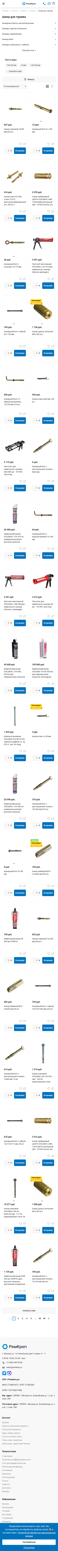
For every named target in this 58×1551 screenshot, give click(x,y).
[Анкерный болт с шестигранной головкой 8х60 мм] (43, 446)
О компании (7, 1518)
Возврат (6, 1491)
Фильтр (31, 79)
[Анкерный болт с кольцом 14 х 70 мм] (15, 243)
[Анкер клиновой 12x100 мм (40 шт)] (43, 918)
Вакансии (6, 1474)
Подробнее (29, 1547)
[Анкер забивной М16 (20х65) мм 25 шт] (15, 985)
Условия (6, 1511)
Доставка (6, 1488)
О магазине (7, 1456)
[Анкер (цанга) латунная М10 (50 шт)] (43, 1188)
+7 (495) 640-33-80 (14, 1362)
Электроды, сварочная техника (16, 1444)
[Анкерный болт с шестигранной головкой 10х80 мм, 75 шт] (15, 1053)
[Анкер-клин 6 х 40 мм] (43, 716)
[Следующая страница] (48, 1318)
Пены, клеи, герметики (12, 1440)
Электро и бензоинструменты (15, 1426)
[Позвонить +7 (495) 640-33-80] (44, 3)
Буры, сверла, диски (11, 1433)
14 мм (23, 65)
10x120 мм (11, 65)
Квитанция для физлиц (12, 1467)
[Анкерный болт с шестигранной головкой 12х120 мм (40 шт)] (43, 1255)
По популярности (11, 86)
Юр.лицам (6, 1514)
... (35, 1318)
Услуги (5, 1481)
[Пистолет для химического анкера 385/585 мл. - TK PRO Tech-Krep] (15, 446)
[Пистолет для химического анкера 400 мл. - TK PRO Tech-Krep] (43, 581)
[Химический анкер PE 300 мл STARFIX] (15, 918)
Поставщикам (8, 1477)
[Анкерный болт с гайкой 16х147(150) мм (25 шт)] (43, 985)
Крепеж (5, 1422)
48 (40, 1318)
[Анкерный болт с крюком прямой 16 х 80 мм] (43, 513)
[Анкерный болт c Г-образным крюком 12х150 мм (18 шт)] (15, 378)
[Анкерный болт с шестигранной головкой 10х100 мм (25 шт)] (43, 783)
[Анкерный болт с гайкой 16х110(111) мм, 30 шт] (15, 1120)
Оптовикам (7, 1470)
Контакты (6, 1521)
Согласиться (29, 1542)
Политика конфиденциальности (16, 1460)
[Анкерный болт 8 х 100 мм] (43, 108)
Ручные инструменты (11, 1429)
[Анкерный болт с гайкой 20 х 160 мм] (15, 311)
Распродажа (7, 1507)
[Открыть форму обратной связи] (49, 4)
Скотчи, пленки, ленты (12, 1436)
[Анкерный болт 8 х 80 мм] (15, 850)
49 (44, 1318)
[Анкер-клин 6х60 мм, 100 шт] (43, 378)
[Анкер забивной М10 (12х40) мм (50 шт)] (43, 850)
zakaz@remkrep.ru (14, 1367)
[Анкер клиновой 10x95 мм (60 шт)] (15, 108)
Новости (6, 1484)
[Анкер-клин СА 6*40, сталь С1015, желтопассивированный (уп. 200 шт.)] (15, 176)
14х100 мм (35, 65)
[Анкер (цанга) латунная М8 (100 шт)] (43, 311)
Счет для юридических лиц (14, 1463)
